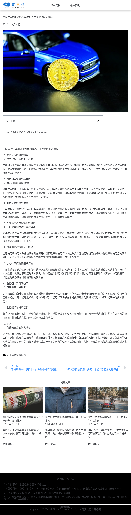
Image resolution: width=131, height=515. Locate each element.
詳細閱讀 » (8, 444)
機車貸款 (75, 5)
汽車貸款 (55, 5)
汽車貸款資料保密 (16, 355)
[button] (98, 121)
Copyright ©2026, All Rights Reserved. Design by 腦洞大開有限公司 (65, 509)
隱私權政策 (65, 507)
